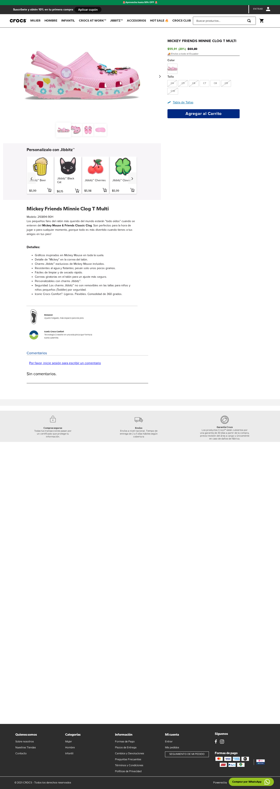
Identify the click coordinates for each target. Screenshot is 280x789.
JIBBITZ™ (116, 20)
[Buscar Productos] (249, 21)
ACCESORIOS (136, 20)
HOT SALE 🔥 (159, 20)
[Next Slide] (132, 178)
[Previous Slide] (31, 178)
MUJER (35, 20)
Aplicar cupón (88, 9)
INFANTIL (68, 20)
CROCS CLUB (181, 20)
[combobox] (224, 21)
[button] (172, 83)
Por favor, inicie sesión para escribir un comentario (65, 363)
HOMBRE (50, 20)
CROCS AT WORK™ (92, 20)
